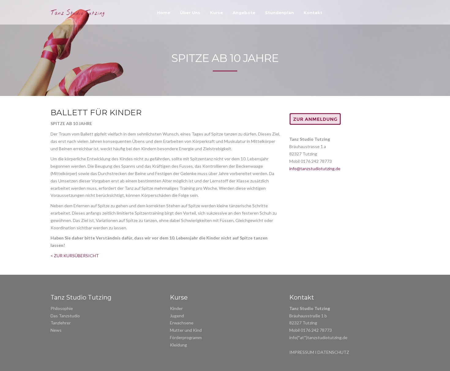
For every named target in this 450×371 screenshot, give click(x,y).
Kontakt (313, 12)
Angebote (244, 12)
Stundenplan (279, 12)
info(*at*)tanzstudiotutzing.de (318, 337)
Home (163, 12)
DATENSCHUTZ (333, 352)
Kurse (216, 12)
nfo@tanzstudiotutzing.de (315, 168)
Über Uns (190, 12)
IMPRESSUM (301, 352)
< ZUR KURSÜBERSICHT (75, 255)
